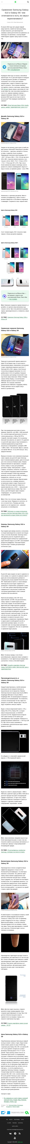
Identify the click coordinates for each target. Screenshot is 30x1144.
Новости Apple (15, 1106)
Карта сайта (15, 1126)
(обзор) (6, 89)
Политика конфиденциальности (15, 1129)
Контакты (20, 1123)
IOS (7, 1119)
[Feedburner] (20, 1133)
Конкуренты (9, 1106)
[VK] (10, 1133)
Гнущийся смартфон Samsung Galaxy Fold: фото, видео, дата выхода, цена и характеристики (14, 667)
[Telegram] (15, 1133)
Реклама (15, 1123)
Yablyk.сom (20, 1142)
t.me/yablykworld (15, 69)
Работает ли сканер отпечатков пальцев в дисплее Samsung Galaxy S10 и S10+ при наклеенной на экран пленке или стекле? (14, 513)
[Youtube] (15, 1138)
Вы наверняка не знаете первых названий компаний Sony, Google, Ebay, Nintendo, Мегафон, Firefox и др (16, 1099)
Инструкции (20, 1105)
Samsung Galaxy (13, 1105)
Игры (22, 1119)
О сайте (9, 1123)
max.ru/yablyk (13, 299)
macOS (10, 1119)
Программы (17, 1119)
